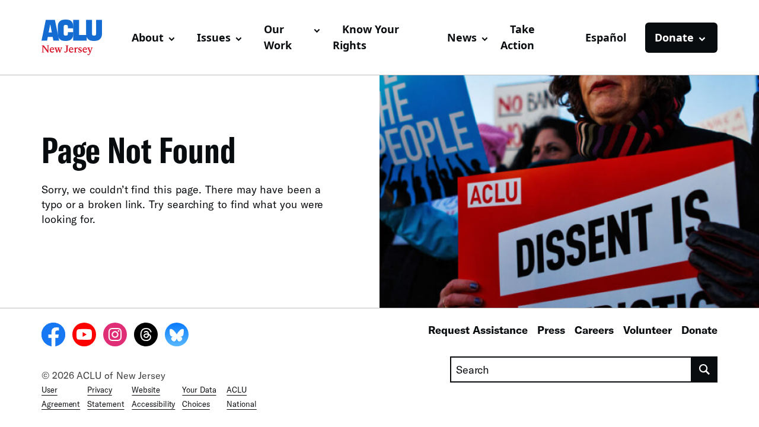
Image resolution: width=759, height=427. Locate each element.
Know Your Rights (366, 37)
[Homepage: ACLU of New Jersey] (82, 37)
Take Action (517, 37)
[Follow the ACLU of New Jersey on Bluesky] (177, 336)
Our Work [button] (278, 37)
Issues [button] (214, 37)
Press (551, 329)
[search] (704, 369)
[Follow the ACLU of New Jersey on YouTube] (84, 336)
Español (605, 37)
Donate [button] (674, 37)
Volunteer (647, 329)
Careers (594, 329)
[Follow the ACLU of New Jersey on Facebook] (53, 336)
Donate (699, 329)
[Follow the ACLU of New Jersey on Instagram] (115, 336)
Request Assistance (478, 329)
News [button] (462, 37)
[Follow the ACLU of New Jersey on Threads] (146, 336)
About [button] (148, 37)
